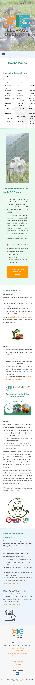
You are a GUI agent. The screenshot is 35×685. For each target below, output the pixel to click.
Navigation (3, 54)
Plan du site (17, 664)
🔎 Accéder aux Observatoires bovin (17, 271)
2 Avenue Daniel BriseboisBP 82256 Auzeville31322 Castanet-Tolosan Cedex (17, 650)
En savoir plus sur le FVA (13, 604)
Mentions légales (17, 661)
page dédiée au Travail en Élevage (21, 317)
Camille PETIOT (14, 490)
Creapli (21, 681)
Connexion (21, 3)
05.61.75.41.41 (18, 655)
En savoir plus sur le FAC (13, 583)
